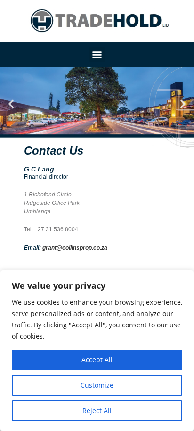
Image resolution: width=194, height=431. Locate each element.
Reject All (97, 410)
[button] (97, 54)
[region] (97, 350)
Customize (97, 385)
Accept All (97, 359)
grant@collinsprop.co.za (74, 247)
